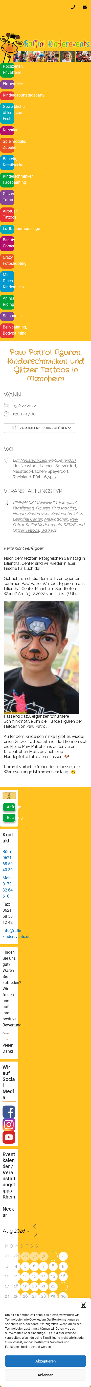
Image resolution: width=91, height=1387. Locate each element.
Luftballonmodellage (8, 228)
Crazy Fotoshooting (8, 260)
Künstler (8, 130)
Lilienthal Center (27, 519)
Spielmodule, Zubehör (8, 144)
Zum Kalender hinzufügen (43, 428)
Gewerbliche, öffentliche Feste (8, 112)
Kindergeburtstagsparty (8, 95)
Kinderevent (38, 513)
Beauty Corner (8, 243)
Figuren (43, 508)
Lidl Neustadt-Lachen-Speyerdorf (44, 460)
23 (63, 1286)
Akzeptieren (45, 1361)
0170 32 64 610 (74, 7)
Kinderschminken (67, 513)
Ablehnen (45, 1375)
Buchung (11, 817)
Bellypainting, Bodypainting (8, 330)
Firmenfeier (8, 83)
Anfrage (11, 807)
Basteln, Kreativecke (8, 161)
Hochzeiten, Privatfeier (8, 69)
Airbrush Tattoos (8, 214)
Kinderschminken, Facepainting (8, 179)
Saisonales (8, 315)
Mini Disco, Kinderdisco (8, 280)
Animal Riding (8, 301)
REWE (69, 524)
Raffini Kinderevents (44, 524)
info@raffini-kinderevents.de (86, 7)
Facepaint (68, 502)
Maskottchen (56, 519)
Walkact (48, 530)
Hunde (19, 513)
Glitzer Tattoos (8, 196)
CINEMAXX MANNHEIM (35, 502)
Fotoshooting (64, 508)
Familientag (23, 508)
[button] (83, 1304)
